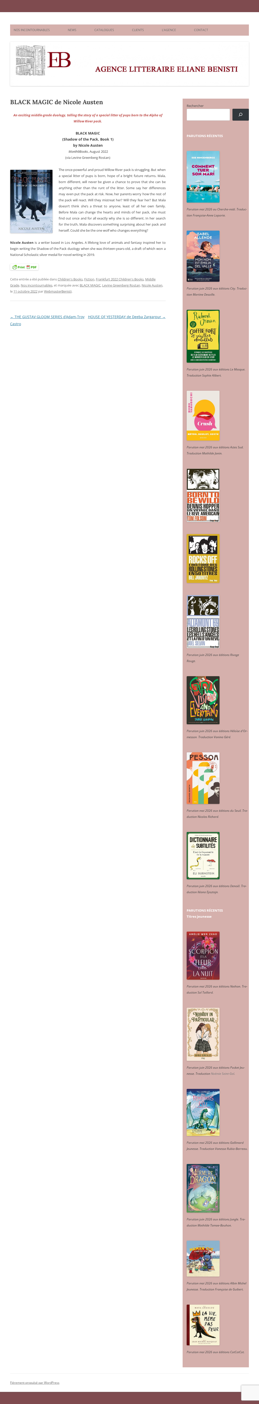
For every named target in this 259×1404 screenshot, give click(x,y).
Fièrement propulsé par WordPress (34, 1382)
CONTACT (201, 30)
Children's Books (70, 279)
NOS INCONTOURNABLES (32, 30)
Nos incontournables (36, 285)
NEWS (72, 30)
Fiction (89, 279)
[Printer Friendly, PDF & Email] (24, 267)
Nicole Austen (152, 285)
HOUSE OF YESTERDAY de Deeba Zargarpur (127, 316)
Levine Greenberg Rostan (121, 285)
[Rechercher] (240, 115)
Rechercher (195, 105)
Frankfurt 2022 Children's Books (120, 279)
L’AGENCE (169, 30)
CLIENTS (138, 30)
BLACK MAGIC (90, 285)
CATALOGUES (104, 30)
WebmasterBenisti (58, 291)
